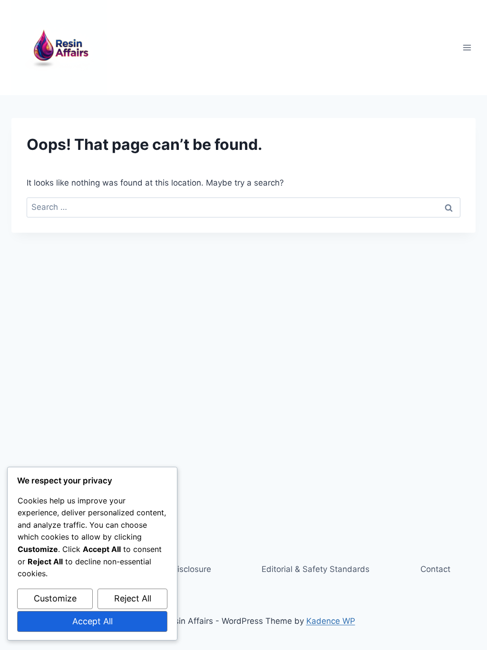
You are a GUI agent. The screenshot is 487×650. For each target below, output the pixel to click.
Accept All (92, 621)
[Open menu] (467, 47)
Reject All (132, 598)
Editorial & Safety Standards (316, 569)
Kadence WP (330, 621)
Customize (55, 598)
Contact (435, 569)
